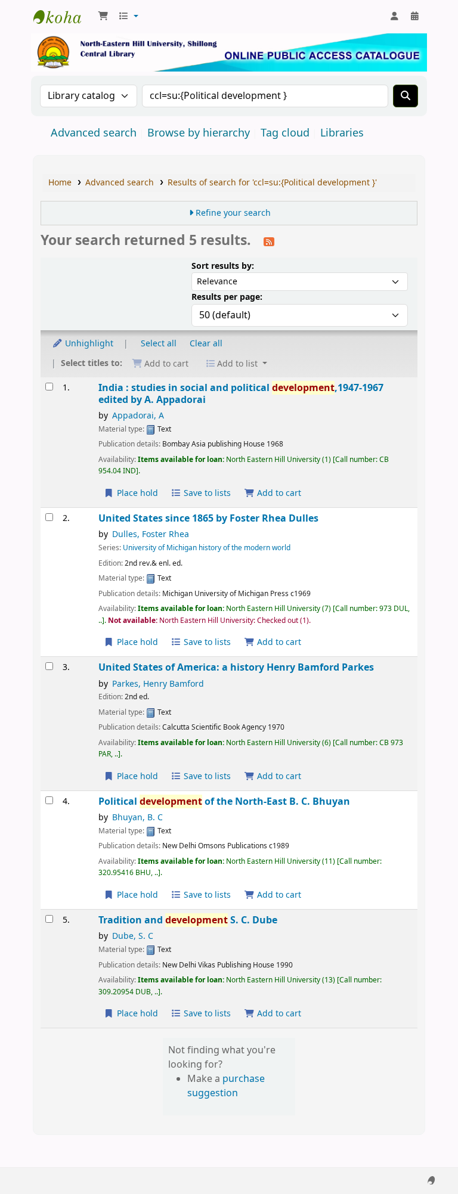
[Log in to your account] (394, 16)
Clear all (206, 343)
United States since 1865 (208, 518)
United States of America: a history (236, 667)
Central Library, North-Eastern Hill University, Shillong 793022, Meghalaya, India (63, 17)
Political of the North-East (224, 801)
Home (60, 182)
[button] (103, 16)
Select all (159, 343)
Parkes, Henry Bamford (158, 684)
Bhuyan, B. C (137, 817)
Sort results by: (222, 266)
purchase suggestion (226, 1086)
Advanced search (94, 133)
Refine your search (233, 213)
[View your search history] (414, 16)
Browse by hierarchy (198, 133)
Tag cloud (285, 133)
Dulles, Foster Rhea (150, 534)
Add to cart (278, 493)
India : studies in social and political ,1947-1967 (240, 393)
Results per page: (226, 297)
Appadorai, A (138, 416)
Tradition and (187, 920)
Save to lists (206, 493)
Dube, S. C (132, 936)
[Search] (405, 96)
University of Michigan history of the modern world (206, 547)
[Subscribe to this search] (269, 241)
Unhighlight (88, 343)
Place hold (136, 493)
